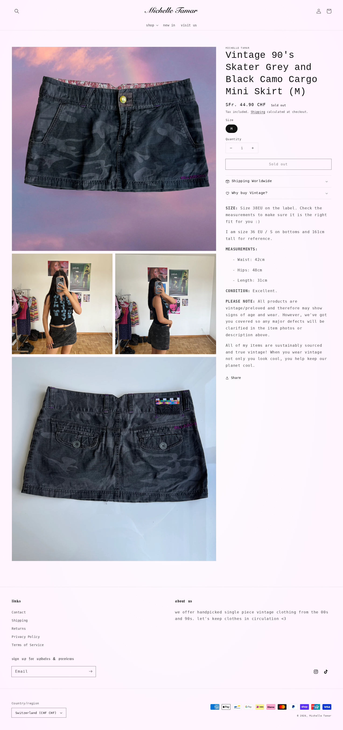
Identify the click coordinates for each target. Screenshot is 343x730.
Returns (19, 628)
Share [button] (236, 378)
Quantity (233, 139)
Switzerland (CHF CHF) (35, 713)
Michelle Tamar (320, 715)
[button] (17, 11)
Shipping (258, 112)
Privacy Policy (26, 637)
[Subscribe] (90, 671)
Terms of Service (28, 645)
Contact (19, 612)
